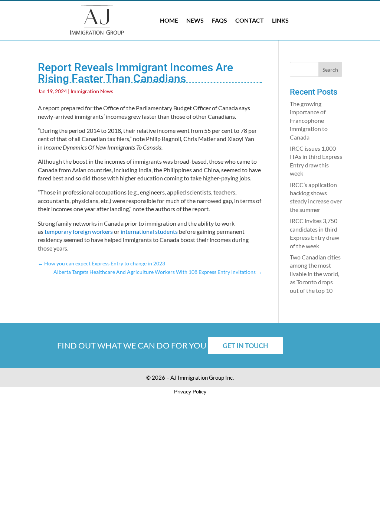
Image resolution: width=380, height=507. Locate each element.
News (195, 20)
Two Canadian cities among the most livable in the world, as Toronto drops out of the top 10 (315, 274)
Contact (249, 20)
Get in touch (245, 345)
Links (280, 20)
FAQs (219, 20)
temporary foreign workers (79, 231)
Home (169, 20)
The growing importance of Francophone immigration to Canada (309, 120)
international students (149, 231)
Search (330, 69)
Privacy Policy (190, 392)
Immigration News (92, 91)
